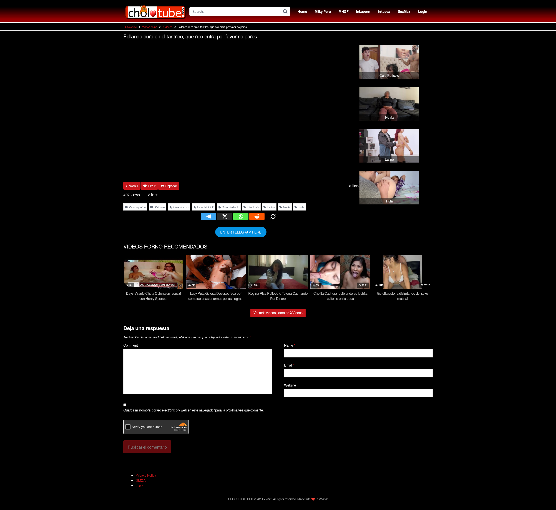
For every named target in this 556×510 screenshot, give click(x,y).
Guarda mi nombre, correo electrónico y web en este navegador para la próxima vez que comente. (193, 410)
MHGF (343, 11)
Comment (130, 345)
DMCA (141, 480)
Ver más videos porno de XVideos (278, 312)
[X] (224, 216)
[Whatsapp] (240, 216)
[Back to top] (544, 496)
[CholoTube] (155, 11)
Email (289, 365)
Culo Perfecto (230, 207)
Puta (301, 207)
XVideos (167, 27)
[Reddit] (257, 216)
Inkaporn (363, 11)
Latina (270, 207)
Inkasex (384, 11)
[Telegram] (208, 216)
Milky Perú (323, 11)
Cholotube (131, 27)
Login (422, 11)
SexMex (404, 11)
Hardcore (253, 207)
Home (302, 11)
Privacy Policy (146, 475)
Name (289, 345)
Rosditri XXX (205, 207)
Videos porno (149, 27)
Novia (286, 207)
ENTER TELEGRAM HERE (240, 231)
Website (290, 385)
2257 (139, 485)
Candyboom (180, 207)
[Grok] (273, 216)
